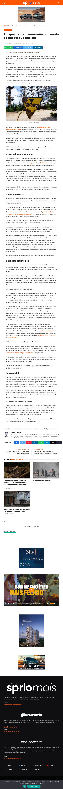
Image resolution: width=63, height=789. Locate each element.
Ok (25, 786)
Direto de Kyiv (7, 30)
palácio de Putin (48, 212)
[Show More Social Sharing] (44, 47)
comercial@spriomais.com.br (12, 731)
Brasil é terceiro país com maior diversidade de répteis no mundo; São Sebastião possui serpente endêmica (16, 483)
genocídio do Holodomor (39, 163)
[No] (61, 784)
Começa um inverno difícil (42, 481)
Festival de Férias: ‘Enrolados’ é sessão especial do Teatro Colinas (45, 452)
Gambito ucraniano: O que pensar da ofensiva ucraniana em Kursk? (17, 510)
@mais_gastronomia (10, 728)
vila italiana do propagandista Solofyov (20, 214)
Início (13, 25)
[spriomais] (31, 3)
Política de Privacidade (34, 786)
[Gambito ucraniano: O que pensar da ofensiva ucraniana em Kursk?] (17, 499)
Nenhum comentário (20, 43)
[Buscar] (58, 3)
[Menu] (5, 3)
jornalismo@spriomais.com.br (12, 704)
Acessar (56, 522)
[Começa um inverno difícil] (46, 470)
